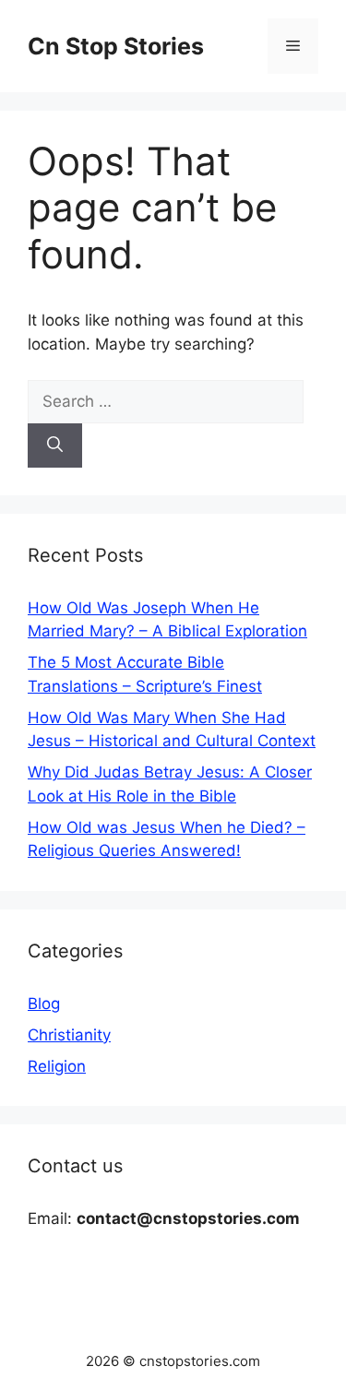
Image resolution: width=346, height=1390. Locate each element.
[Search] (55, 445)
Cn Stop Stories (116, 46)
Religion (57, 1066)
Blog (44, 1003)
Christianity (69, 1035)
